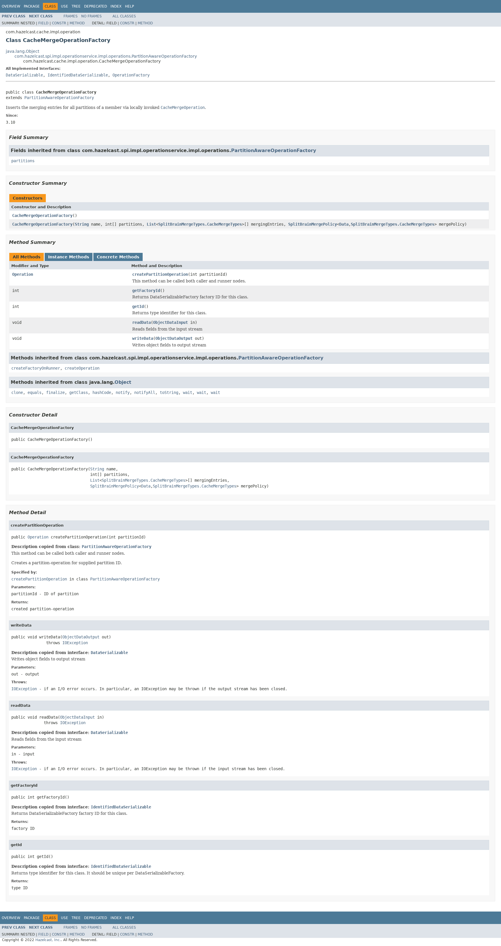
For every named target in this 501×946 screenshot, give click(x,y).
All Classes (124, 16)
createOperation (82, 368)
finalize (55, 392)
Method (77, 23)
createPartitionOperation (160, 274)
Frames (70, 16)
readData (141, 322)
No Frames (91, 16)
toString (169, 392)
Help (129, 6)
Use (64, 6)
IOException (75, 642)
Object (123, 382)
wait (187, 392)
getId (138, 306)
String (82, 224)
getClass (78, 392)
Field (43, 23)
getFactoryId (146, 290)
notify (123, 392)
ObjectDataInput (170, 322)
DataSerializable (24, 75)
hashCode (101, 392)
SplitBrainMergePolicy (312, 224)
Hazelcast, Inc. (48, 940)
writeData (142, 338)
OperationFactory (131, 75)
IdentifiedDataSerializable (78, 75)
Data (343, 224)
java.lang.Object (22, 51)
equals (34, 392)
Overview (11, 6)
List (151, 224)
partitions (23, 160)
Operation (22, 274)
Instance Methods (68, 257)
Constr (59, 23)
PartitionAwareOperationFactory (59, 97)
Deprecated (95, 6)
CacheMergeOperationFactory (42, 215)
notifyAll (144, 392)
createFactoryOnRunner (35, 368)
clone (17, 392)
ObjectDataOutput (174, 338)
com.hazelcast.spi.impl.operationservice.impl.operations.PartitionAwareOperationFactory (105, 56)
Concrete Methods (118, 257)
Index (115, 6)
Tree (76, 6)
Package (32, 6)
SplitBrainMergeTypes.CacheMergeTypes (200, 224)
